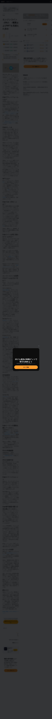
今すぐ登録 (26, 367)
